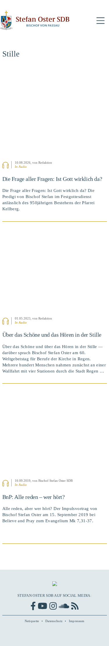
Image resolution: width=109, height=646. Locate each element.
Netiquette (32, 621)
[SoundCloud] (64, 606)
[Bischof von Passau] (35, 20)
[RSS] (74, 606)
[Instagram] (53, 606)
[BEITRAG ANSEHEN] (54, 112)
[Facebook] (33, 606)
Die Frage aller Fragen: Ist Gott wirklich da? (52, 179)
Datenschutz (53, 621)
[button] (101, 21)
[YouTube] (42, 606)
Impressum (77, 621)
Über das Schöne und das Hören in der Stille (52, 334)
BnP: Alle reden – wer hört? (33, 497)
